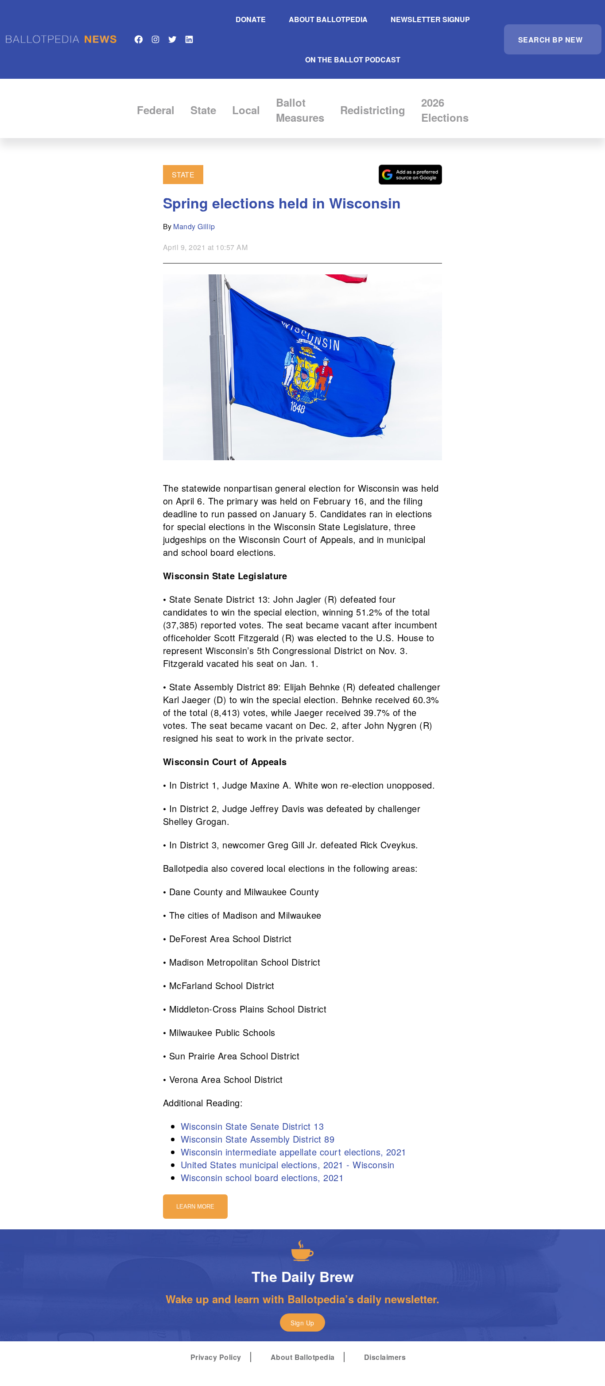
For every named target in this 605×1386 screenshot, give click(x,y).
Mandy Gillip (194, 226)
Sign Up (302, 1322)
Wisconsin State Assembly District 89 (257, 1138)
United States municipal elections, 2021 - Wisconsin (287, 1164)
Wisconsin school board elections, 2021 (262, 1177)
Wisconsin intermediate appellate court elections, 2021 (294, 1151)
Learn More (195, 1206)
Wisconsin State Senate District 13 (252, 1126)
